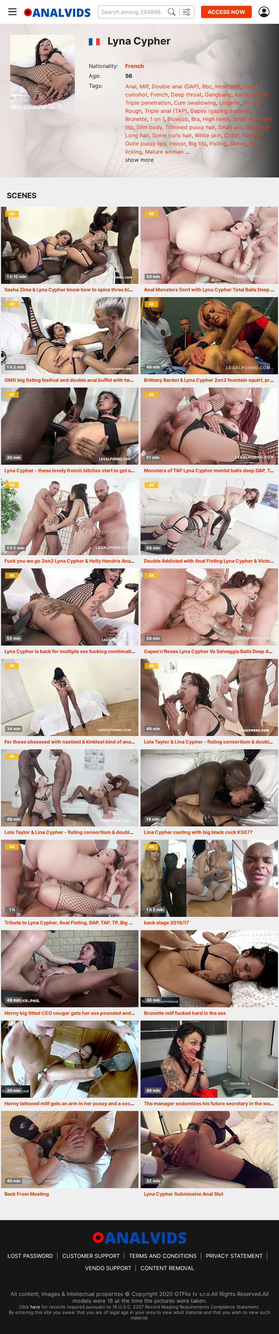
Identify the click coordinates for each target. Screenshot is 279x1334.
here (35, 1307)
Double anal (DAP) (175, 86)
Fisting (218, 143)
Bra (195, 119)
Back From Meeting (26, 1194)
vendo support (108, 1268)
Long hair (137, 135)
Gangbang (218, 94)
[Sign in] (265, 12)
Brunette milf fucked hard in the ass (185, 1013)
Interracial (228, 86)
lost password (30, 1255)
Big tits (197, 143)
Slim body (149, 127)
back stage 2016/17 (166, 922)
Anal (130, 86)
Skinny (238, 143)
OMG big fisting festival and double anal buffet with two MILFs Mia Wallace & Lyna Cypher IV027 (115, 380)
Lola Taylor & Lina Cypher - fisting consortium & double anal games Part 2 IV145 (96, 832)
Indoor (177, 143)
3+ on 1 (252, 102)
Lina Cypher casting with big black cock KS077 (198, 832)
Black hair (257, 127)
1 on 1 (157, 119)
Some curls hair (172, 135)
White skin (208, 135)
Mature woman (164, 151)
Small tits (245, 119)
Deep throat (186, 94)
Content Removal (167, 1268)
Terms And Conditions (163, 1255)
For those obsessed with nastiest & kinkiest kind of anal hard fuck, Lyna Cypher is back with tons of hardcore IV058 (137, 742)
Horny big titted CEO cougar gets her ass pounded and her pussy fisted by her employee (106, 1013)
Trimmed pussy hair (190, 127)
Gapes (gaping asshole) (220, 110)
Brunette (136, 119)
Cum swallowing (195, 102)
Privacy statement (234, 1255)
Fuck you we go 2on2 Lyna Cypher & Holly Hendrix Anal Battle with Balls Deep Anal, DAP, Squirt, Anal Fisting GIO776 (137, 561)
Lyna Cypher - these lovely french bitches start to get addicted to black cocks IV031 (100, 470)
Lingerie (229, 102)
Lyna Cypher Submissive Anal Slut (183, 1194)
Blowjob (177, 119)
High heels (216, 119)
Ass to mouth (251, 94)
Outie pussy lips (145, 143)
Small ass (230, 127)
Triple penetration (148, 102)
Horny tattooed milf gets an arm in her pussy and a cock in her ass (80, 1103)
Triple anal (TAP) (166, 110)
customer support (91, 1255)
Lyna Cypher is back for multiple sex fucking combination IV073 (78, 651)
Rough (133, 110)
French (134, 66)
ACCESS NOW (226, 11)
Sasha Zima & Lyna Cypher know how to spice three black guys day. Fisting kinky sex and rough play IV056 (128, 289)
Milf (144, 86)
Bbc (207, 86)
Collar (231, 135)
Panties (251, 135)
